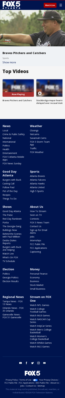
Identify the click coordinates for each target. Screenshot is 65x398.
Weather (36, 126)
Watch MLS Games (40, 346)
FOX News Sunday (12, 163)
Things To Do (10, 198)
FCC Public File (37, 244)
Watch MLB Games (40, 315)
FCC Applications (38, 247)
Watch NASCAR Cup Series (40, 321)
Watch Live (50, 5)
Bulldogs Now (10, 230)
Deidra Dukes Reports (9, 242)
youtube (20, 362)
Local (5, 130)
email (44, 362)
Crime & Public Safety (14, 134)
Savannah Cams (38, 137)
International (9, 141)
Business (34, 281)
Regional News (13, 297)
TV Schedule (9, 261)
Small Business (37, 288)
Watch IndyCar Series (41, 325)
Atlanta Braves (37, 175)
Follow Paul (8, 187)
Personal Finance (38, 273)
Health (6, 149)
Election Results (11, 281)
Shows (7, 207)
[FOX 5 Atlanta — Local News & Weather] (12, 5)
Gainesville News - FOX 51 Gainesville (12, 316)
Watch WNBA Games (41, 342)
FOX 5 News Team (39, 222)
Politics (6, 145)
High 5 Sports (37, 191)
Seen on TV (36, 214)
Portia (6, 222)
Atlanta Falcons (38, 179)
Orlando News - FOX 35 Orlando (13, 309)
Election (8, 269)
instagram (38, 362)
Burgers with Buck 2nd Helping (12, 248)
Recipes (6, 194)
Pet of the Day (10, 191)
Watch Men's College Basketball (40, 331)
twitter (32, 362)
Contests (34, 218)
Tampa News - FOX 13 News (13, 303)
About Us (36, 207)
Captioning (35, 251)
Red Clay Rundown (12, 218)
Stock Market (37, 285)
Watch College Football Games (38, 310)
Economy (35, 277)
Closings (34, 130)
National (7, 137)
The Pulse (8, 214)
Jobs (32, 236)
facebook (26, 362)
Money (35, 269)
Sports (34, 171)
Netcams (34, 134)
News (6, 126)
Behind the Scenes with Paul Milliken (12, 235)
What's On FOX (10, 257)
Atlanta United (37, 187)
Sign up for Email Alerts (38, 231)
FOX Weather (37, 152)
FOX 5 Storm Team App (40, 143)
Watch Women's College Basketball (39, 338)
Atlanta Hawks (37, 183)
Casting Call (8, 183)
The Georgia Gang (12, 226)
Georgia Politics (10, 277)
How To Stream (38, 211)
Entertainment (10, 153)
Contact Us (35, 226)
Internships (35, 240)
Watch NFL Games (39, 305)
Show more (9, 62)
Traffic (33, 148)
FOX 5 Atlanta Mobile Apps (13, 158)
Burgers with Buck (12, 179)
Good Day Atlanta (9, 173)
